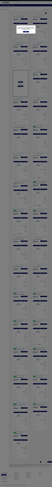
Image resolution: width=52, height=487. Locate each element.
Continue (26, 31)
